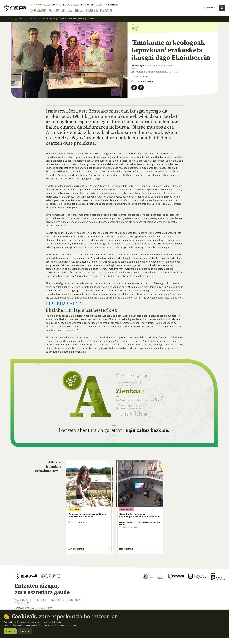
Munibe (90, 5)
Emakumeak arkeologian (160, 65)
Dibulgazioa (67, 10)
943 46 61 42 (23, 604)
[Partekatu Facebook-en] (141, 87)
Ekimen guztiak (126, 549)
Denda (100, 5)
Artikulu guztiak (76, 549)
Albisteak (36, 5)
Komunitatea (92, 10)
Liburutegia (51, 5)
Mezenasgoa (106, 10)
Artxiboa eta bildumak (72, 5)
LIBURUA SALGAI (65, 304)
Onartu (11, 631)
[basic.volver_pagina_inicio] (15, 7)
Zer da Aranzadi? (38, 10)
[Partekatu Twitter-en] (134, 87)
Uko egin (26, 631)
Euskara (210, 8)
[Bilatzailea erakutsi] (222, 8)
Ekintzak (79, 10)
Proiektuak (54, 10)
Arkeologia (138, 65)
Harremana (113, 5)
